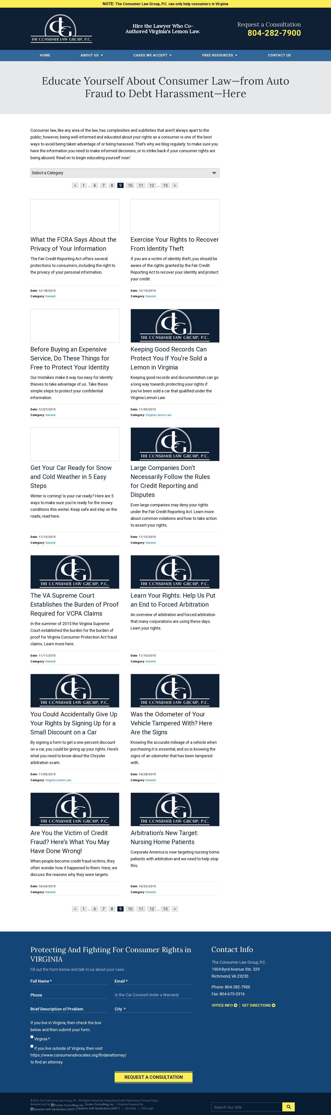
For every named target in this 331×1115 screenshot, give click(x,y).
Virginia (41, 1039)
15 (165, 185)
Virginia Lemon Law (158, 415)
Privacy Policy (149, 1100)
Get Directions (257, 1005)
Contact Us (279, 55)
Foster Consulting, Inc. (99, 1104)
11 (141, 185)
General (50, 296)
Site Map (130, 1108)
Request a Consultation (154, 1077)
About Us (90, 55)
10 (130, 185)
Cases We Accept (150, 55)
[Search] (288, 1106)
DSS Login (147, 1108)
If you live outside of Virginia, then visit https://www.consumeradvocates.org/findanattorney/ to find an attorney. (78, 1055)
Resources (218, 55)
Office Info (223, 1005)
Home (45, 55)
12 (152, 185)
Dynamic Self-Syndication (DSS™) (98, 1108)
